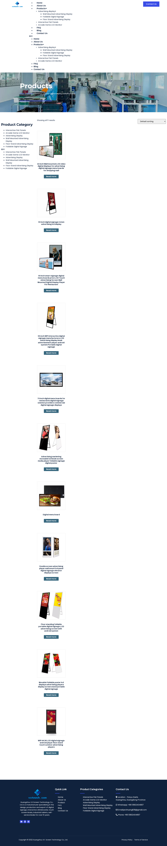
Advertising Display (14, 135)
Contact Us (42, 33)
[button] (83, 36)
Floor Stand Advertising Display (56, 19)
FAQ (39, 28)
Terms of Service (141, 840)
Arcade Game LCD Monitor (50, 25)
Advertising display (46, 11)
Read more (51, 176)
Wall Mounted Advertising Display (57, 14)
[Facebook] (28, 821)
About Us (41, 6)
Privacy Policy (127, 840)
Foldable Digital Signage (53, 16)
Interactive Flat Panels (48, 22)
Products (41, 8)
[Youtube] (21, 821)
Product (30, 93)
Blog (39, 30)
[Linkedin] (24, 821)
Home (39, 3)
